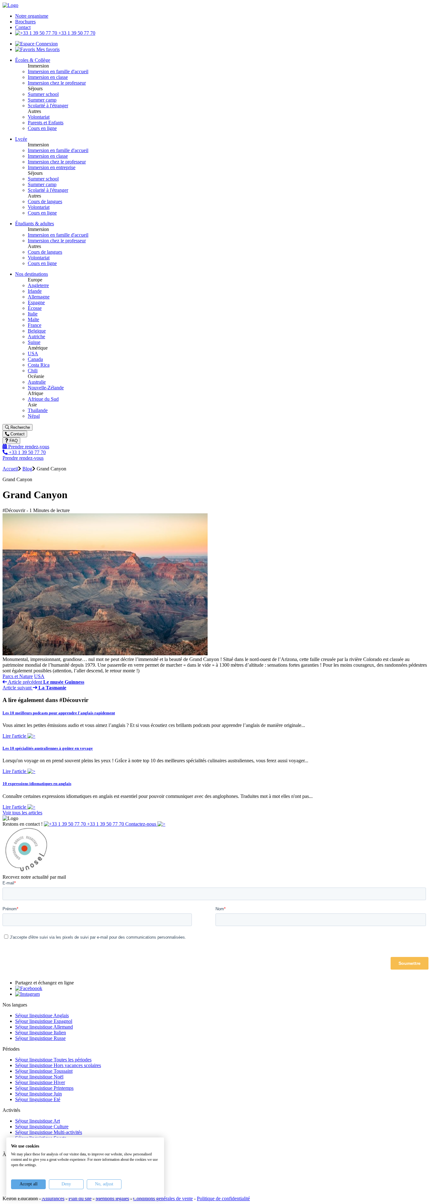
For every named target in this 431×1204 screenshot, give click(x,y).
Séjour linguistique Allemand (44, 1027)
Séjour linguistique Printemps (44, 1088)
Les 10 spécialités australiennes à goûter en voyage (48, 748)
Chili (33, 370)
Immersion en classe (48, 77)
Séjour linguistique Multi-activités (48, 1132)
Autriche (36, 336)
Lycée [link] (21, 139)
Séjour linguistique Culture (41, 1126)
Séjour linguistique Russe (40, 1038)
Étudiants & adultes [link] (34, 223)
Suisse (34, 342)
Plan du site (80, 1198)
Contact (23, 27)
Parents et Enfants (45, 122)
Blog (27, 468)
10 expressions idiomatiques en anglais (37, 783)
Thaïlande (38, 410)
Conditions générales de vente (163, 1198)
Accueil (10, 468)
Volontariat (39, 117)
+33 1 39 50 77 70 (76, 33)
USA (33, 353)
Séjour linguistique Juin (38, 1093)
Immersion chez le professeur (57, 83)
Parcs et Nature (18, 676)
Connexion (46, 43)
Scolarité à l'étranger (48, 105)
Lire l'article (15, 736)
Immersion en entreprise (51, 167)
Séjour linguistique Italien (40, 1032)
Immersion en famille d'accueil (58, 71)
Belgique (37, 330)
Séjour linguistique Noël (39, 1076)
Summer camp (42, 100)
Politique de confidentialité (223, 1198)
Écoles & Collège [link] (32, 60)
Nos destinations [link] (31, 274)
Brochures (25, 21)
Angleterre (38, 285)
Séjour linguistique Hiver (40, 1082)
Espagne (36, 302)
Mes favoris (47, 49)
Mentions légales (112, 1198)
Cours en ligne (42, 128)
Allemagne (39, 296)
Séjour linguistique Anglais (42, 1015)
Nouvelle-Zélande (46, 387)
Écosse (35, 308)
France (34, 325)
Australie (37, 382)
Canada (35, 359)
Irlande (35, 291)
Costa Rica (39, 365)
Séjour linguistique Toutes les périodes (53, 1059)
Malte (33, 319)
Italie (33, 313)
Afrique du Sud (43, 399)
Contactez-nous (141, 824)
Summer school (43, 94)
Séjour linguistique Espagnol (43, 1021)
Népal (34, 416)
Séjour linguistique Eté (37, 1099)
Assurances (53, 1198)
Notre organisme (31, 16)
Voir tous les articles (22, 812)
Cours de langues (45, 201)
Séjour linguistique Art (37, 1121)
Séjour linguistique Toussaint (44, 1071)
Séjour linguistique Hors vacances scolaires (58, 1065)
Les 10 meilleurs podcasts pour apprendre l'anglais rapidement (59, 713)
